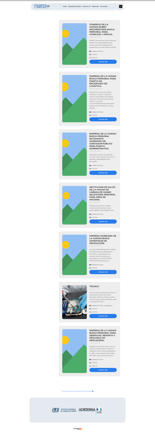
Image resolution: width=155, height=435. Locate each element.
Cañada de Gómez (97, 51)
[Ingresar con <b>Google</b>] (120, 6)
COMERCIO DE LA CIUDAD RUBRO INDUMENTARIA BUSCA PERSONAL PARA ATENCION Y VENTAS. (102, 29)
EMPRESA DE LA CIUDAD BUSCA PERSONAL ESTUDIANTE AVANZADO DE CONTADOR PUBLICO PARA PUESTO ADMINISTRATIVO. (102, 141)
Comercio (94, 57)
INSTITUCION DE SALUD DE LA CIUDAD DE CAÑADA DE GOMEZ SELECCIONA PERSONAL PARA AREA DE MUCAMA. (102, 193)
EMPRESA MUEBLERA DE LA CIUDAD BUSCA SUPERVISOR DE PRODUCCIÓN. (102, 240)
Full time (94, 54)
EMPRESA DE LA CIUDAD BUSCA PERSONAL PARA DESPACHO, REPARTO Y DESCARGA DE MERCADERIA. (102, 335)
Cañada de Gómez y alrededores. (102, 305)
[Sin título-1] (42, 6)
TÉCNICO (94, 286)
